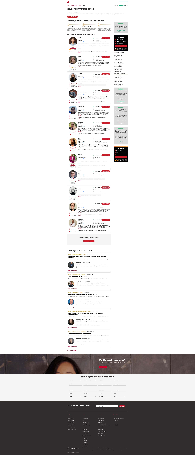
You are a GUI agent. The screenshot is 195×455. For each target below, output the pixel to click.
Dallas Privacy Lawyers (118, 59)
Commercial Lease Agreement (97, 65)
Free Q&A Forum (101, 418)
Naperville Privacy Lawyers (118, 81)
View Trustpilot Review (121, 30)
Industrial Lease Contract (89, 230)
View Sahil (72, 99)
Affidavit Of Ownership (81, 65)
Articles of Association (81, 101)
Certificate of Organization (101, 165)
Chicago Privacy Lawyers (118, 58)
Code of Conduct (89, 195)
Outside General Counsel (72, 429)
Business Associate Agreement (90, 101)
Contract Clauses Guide (102, 416)
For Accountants (86, 431)
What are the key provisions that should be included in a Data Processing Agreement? (87, 257)
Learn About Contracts (87, 435)
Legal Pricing (85, 442)
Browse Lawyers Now (88, 241)
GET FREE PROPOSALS (72, 16)
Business (79, 48)
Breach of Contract (71, 416)
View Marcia (73, 164)
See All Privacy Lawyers (117, 71)
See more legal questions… (72, 350)
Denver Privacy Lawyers (118, 60)
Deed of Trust (90, 133)
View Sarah (73, 83)
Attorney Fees (85, 418)
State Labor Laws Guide (102, 431)
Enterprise (84, 427)
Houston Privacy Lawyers (118, 62)
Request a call (103, 367)
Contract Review (70, 425)
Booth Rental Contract (89, 214)
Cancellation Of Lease (81, 230)
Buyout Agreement (93, 165)
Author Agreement (80, 51)
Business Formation (71, 418)
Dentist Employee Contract (97, 195)
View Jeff (72, 47)
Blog (83, 420)
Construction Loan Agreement (82, 133)
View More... (79, 52)
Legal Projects (85, 444)
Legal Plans (85, 440)
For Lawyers (85, 429)
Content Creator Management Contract (101, 51)
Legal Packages (85, 438)
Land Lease (95, 230)
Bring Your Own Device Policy (82, 195)
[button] (75, 380)
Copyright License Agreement (100, 101)
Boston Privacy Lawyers (118, 56)
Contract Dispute (71, 420)
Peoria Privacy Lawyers (118, 82)
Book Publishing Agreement (86, 165)
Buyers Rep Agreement (89, 65)
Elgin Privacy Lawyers (117, 78)
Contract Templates (86, 425)
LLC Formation (85, 446)
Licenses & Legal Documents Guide (104, 425)
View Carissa (73, 229)
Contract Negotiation (71, 424)
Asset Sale (79, 165)
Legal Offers (85, 436)
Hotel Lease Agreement (101, 133)
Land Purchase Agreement (102, 230)
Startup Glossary (101, 429)
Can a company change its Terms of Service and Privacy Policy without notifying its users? (86, 314)
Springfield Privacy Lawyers (118, 85)
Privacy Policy (115, 424)
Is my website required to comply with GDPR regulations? (83, 294)
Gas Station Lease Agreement (102, 149)
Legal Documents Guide (102, 424)
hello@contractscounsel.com (118, 418)
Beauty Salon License (81, 117)
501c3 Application (80, 149)
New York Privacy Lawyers (118, 65)
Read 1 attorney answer (72, 270)
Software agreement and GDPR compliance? (79, 333)
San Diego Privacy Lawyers (118, 68)
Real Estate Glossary (101, 427)
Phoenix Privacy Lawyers (118, 66)
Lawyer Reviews (85, 433)
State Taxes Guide (101, 433)
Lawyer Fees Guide (101, 420)
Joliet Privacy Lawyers (117, 80)
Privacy (80, 5)
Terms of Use (115, 425)
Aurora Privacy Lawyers (118, 75)
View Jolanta (73, 196)
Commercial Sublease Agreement (89, 51)
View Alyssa (73, 212)
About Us (84, 416)
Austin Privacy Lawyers (118, 55)
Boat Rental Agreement (81, 214)
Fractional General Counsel (72, 427)
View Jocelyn (73, 132)
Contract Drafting (71, 422)
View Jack (72, 180)
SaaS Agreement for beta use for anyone (78, 276)
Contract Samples (86, 424)
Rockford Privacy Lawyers (118, 84)
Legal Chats (100, 422)
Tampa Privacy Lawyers (118, 69)
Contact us (115, 416)
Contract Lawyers (74, 5)
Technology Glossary (101, 435)
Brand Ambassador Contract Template (90, 117)
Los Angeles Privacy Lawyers (119, 63)
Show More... (80, 46)
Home (68, 5)
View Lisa (72, 148)
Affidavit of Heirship (87, 149)
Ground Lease (95, 133)
